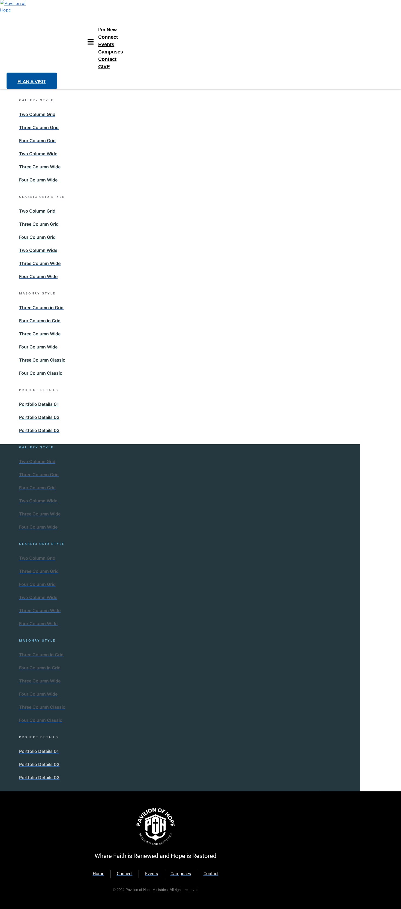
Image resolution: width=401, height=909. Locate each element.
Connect (108, 37)
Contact (107, 59)
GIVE (104, 66)
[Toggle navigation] (90, 42)
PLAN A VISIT (31, 81)
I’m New (107, 29)
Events (106, 44)
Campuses (110, 52)
